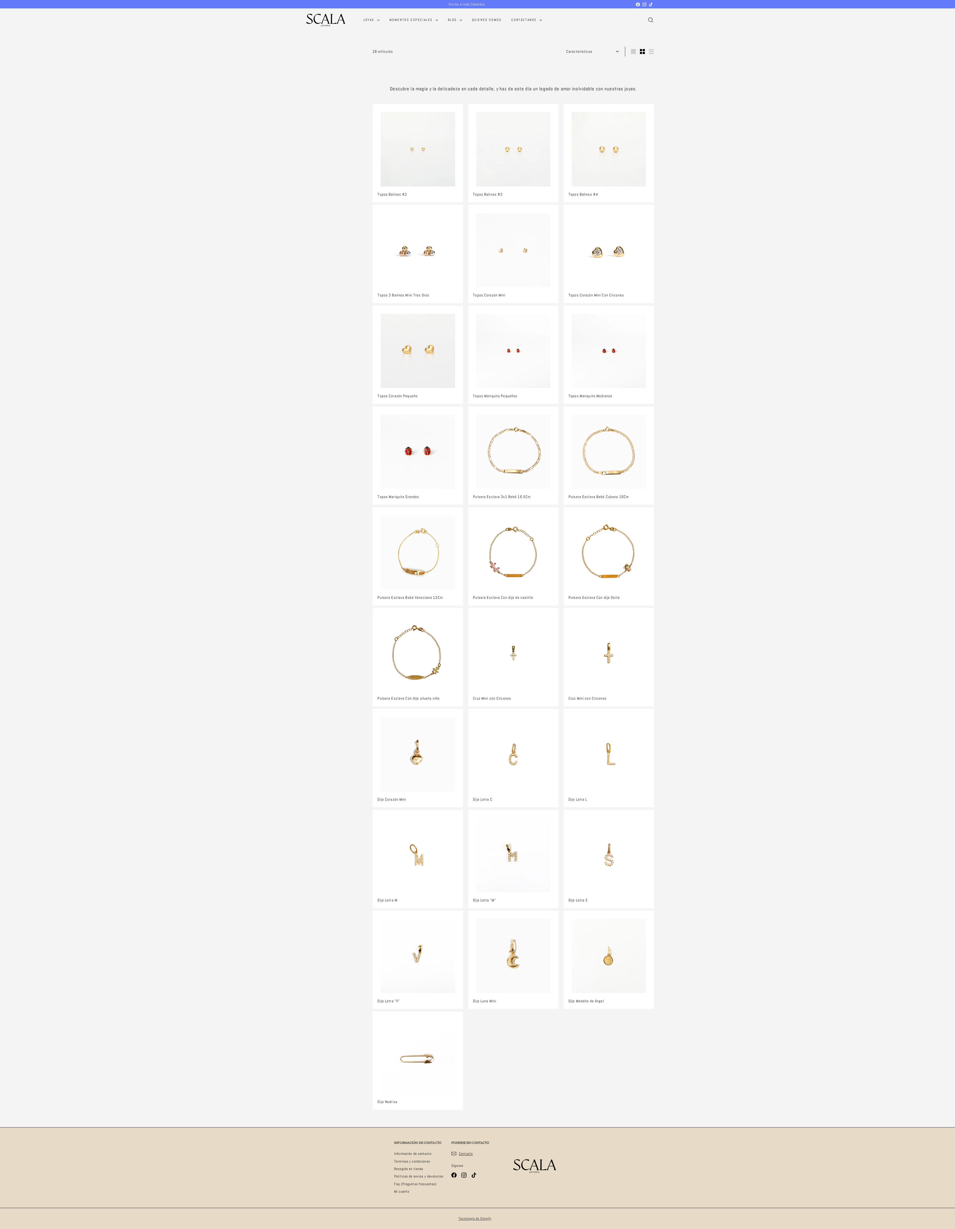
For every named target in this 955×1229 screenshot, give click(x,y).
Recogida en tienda (408, 1169)
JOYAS (369, 20)
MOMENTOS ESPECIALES (411, 20)
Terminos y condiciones (412, 1161)
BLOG (453, 20)
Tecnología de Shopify (475, 1218)
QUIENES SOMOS (487, 20)
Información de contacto (412, 1153)
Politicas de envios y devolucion (418, 1176)
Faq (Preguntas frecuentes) (415, 1184)
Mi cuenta (401, 1191)
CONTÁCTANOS (524, 20)
